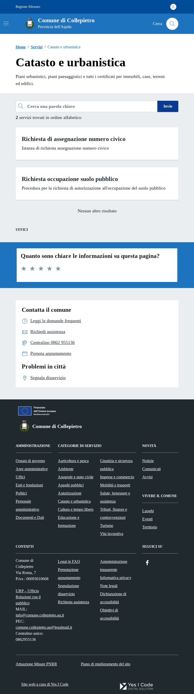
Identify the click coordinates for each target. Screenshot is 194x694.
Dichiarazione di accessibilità (113, 598)
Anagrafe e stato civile (75, 477)
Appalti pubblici (71, 485)
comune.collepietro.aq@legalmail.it (44, 627)
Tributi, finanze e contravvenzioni (113, 513)
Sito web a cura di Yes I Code (44, 684)
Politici (21, 493)
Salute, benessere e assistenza (115, 497)
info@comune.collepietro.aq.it (40, 615)
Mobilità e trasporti (115, 485)
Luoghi (148, 511)
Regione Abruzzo (28, 7)
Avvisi (147, 477)
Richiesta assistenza (73, 602)
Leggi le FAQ (69, 561)
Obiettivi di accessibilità (109, 614)
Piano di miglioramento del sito (105, 664)
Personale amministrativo (27, 505)
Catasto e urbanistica (74, 501)
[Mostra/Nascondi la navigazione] (6, 23)
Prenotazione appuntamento (69, 573)
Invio (167, 106)
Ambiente (66, 469)
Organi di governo (30, 461)
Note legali (108, 586)
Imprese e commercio (117, 477)
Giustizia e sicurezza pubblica (116, 465)
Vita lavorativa (111, 534)
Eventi (147, 519)
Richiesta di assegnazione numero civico (74, 139)
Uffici (20, 477)
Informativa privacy (115, 578)
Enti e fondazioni (29, 485)
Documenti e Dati (30, 517)
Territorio (149, 527)
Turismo (106, 525)
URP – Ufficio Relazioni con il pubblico (28, 597)
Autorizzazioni (69, 493)
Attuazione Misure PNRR (36, 664)
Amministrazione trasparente (113, 565)
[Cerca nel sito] (172, 24)
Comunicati (151, 469)
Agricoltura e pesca (73, 461)
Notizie (148, 461)
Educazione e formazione (68, 521)
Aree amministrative (32, 469)
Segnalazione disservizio (68, 590)
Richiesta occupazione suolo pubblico (70, 179)
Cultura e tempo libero (75, 509)
